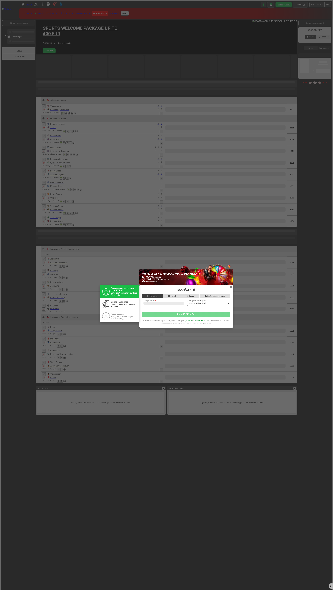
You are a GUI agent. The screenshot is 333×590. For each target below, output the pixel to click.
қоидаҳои (188, 323)
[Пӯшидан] (231, 284)
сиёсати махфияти (201, 323)
